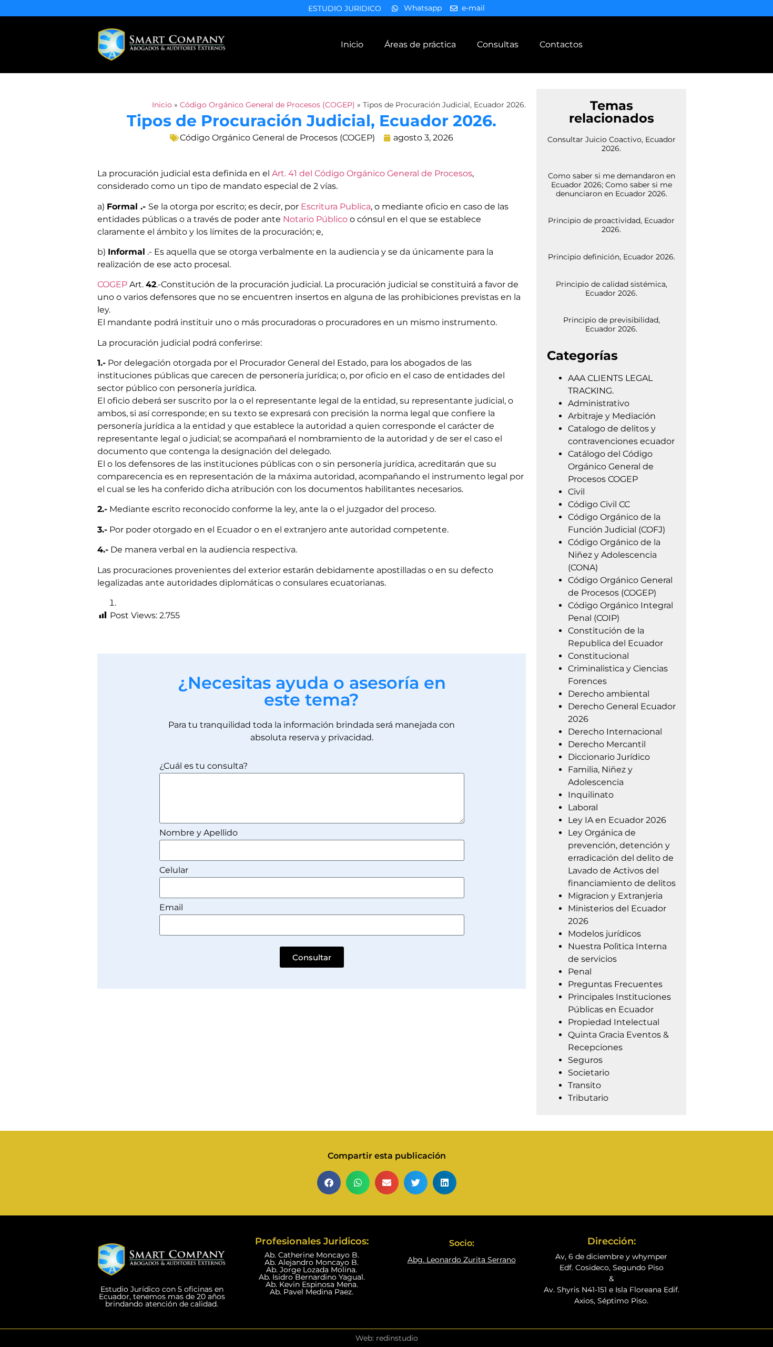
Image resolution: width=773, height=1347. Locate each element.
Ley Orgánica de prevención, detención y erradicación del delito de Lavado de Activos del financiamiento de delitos (622, 858)
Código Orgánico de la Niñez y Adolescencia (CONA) (614, 554)
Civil (576, 492)
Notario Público (315, 219)
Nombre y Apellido (198, 833)
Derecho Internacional (615, 732)
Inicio (352, 44)
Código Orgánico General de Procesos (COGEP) (267, 104)
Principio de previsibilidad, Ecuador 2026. (611, 324)
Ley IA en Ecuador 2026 (617, 820)
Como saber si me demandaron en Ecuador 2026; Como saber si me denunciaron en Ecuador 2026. (611, 184)
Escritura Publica (336, 207)
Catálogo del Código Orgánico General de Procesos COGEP (611, 466)
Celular (173, 870)
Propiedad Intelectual (613, 1022)
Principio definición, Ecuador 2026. (611, 257)
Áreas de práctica (420, 44)
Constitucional (598, 656)
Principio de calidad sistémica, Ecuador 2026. (611, 288)
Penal (580, 972)
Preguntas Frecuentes (615, 984)
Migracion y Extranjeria (615, 896)
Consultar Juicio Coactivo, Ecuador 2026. (611, 144)
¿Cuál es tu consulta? (203, 766)
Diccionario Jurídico (609, 757)
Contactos (561, 44)
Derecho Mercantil (607, 744)
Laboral (583, 807)
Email (171, 907)
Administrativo (598, 403)
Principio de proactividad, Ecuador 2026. (611, 225)
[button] (329, 1182)
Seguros (585, 1060)
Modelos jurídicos (604, 934)
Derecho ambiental (608, 694)
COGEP (112, 284)
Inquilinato (591, 795)
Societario (588, 1073)
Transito (584, 1085)
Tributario (588, 1098)
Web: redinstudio (386, 1338)
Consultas (497, 44)
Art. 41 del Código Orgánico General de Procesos (372, 173)
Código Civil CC (599, 504)
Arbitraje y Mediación (612, 416)
